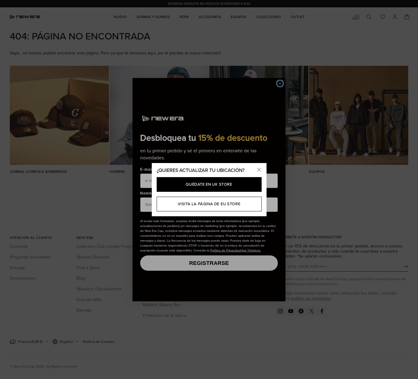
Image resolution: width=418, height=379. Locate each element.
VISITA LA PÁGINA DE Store (209, 204)
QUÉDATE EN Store (209, 184)
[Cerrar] (259, 170)
